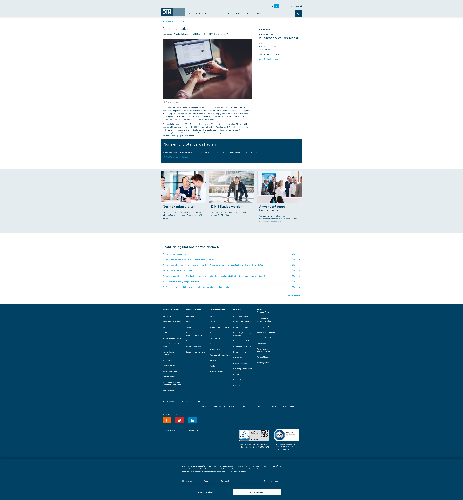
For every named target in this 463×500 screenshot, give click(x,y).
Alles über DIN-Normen (172, 321)
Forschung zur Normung (195, 352)
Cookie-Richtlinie (240, 471)
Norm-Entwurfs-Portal (242, 346)
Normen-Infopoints (264, 338)
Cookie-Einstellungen (277, 406)
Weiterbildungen (263, 357)
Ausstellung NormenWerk (220, 355)
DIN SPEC (166, 327)
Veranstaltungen (216, 333)
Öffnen (295, 254)
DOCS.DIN (237, 379)
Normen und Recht (170, 365)
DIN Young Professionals (242, 368)
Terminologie (262, 343)
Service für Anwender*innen (282, 14)
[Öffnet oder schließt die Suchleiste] (298, 13)
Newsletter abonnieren (219, 349)
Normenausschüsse (241, 327)
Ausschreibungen (240, 363)
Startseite (204, 406)
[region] (231, 475)
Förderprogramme (193, 341)
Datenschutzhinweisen (211, 471)
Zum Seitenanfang (294, 295)
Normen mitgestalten (179, 206)
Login (285, 6)
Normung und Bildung (194, 346)
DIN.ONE (236, 374)
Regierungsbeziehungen (219, 327)
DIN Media (170, 401)
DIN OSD (236, 385)
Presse (212, 321)
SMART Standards (169, 333)
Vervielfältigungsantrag (266, 332)
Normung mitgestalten (242, 321)
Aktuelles (190, 316)
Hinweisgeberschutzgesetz (223, 406)
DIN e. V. (213, 316)
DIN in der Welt (215, 338)
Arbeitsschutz (168, 360)
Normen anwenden (170, 371)
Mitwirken (261, 14)
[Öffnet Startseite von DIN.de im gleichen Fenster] (173, 11)
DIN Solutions (185, 401)
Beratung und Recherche (266, 327)
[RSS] (167, 420)
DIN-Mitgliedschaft (240, 316)
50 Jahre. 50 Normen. (218, 371)
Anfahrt (213, 366)
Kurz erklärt (167, 316)
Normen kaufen (169, 376)
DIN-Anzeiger (238, 357)
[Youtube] (179, 420)
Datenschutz (243, 406)
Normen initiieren (240, 352)
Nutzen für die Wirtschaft (172, 338)
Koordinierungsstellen (242, 341)
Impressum (294, 406)
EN (272, 6)
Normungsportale (263, 362)
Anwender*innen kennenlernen (272, 208)
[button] (272, 481)
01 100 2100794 (258, 447)
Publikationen (215, 344)
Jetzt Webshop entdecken (177, 157)
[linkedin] (192, 420)
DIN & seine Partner (244, 14)
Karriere (213, 360)
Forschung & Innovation (221, 14)
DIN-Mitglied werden (226, 206)
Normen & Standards (197, 14)
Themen (189, 327)
